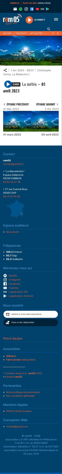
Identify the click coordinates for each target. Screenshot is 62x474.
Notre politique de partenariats (23, 392)
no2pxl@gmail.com (17, 426)
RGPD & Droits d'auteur (18, 411)
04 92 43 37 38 (11, 182)
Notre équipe (12, 338)
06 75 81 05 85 (11, 196)
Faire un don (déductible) (22, 322)
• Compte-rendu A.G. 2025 (22, 373)
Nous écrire (12, 231)
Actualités (36, 33)
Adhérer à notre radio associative (26, 314)
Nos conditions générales (20, 395)
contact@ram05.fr (13, 164)
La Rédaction (20, 74)
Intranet (13, 376)
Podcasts (21, 33)
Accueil (7, 33)
